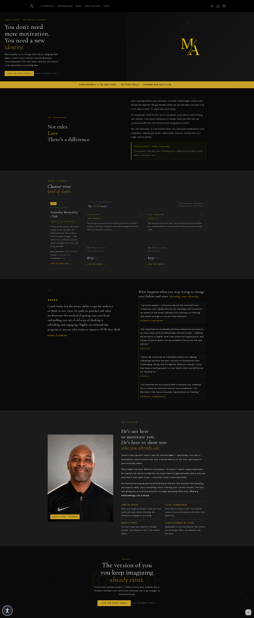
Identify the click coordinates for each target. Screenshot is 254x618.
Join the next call (60, 263)
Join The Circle (95, 264)
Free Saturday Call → (47, 73)
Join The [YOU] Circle (19, 73)
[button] (212, 6)
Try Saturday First (143, 603)
